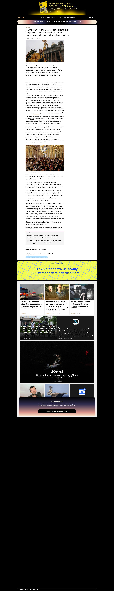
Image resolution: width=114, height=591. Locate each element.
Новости (41, 17)
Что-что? (33, 255)
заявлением (52, 120)
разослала (49, 95)
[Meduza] (21, 17)
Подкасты (59, 17)
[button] (45, 51)
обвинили (50, 112)
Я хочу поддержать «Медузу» (57, 411)
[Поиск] (92, 17)
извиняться (36, 113)
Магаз (64, 17)
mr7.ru (37, 249)
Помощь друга (71, 17)
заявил (52, 107)
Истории (47, 17)
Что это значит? (34, 589)
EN (95, 17)
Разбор (53, 17)
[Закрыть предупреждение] (95, 589)
